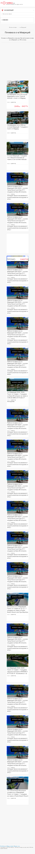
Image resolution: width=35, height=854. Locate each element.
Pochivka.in (3, 846)
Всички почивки (13, 27)
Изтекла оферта (17, 115)
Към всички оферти (7, 13)
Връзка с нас (17, 846)
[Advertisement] (17, 62)
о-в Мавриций (8, 10)
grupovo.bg (13, 102)
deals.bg (12, 194)
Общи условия (9, 846)
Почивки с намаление (11, 3)
